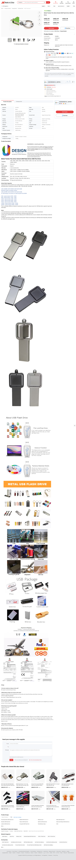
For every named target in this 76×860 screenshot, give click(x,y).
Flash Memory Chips (41, 823)
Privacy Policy (55, 855)
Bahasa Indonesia (71, 852)
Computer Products (7, 8)
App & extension (61, 6)
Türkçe (61, 852)
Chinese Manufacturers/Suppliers (24, 851)
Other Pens (12, 836)
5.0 (60, 103)
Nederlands (40, 852)
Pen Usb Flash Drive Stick (20, 845)
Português (18, 852)
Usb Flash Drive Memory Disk (51, 842)
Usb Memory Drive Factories (16, 842)
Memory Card (40, 819)
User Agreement (44, 855)
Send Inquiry (51, 28)
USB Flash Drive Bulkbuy (48, 845)
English (10, 852)
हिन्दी (54, 852)
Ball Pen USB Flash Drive (42, 821)
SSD (57, 823)
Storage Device (14, 8)
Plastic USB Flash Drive (24, 821)
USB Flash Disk (20, 8)
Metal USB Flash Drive (60, 819)
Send (11, 759)
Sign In (46, 96)
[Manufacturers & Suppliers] (7, 2)
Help (54, 6)
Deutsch (36, 852)
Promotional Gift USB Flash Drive (7, 819)
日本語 (51, 852)
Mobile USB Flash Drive (24, 819)
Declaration (50, 855)
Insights (68, 851)
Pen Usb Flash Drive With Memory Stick (34, 845)
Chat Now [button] (68, 28)
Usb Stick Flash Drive (63, 842)
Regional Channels (52, 851)
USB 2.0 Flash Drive (27, 8)
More (2, 847)
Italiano (32, 852)
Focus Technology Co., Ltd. (30, 855)
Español (14, 852)
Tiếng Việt (65, 852)
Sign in (73, 3)
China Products (14, 851)
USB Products (4, 836)
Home (2, 8)
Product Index (58, 851)
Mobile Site (63, 851)
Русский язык (27, 852)
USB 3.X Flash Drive (51, 836)
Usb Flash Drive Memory (39, 842)
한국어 (48, 852)
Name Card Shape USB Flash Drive (62, 821)
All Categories (5, 6)
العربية (44, 852)
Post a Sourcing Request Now (35, 759)
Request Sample (63, 31)
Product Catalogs (18, 817)
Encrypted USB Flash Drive (24, 823)
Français (22, 852)
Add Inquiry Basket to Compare (21, 44)
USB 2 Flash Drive (5, 842)
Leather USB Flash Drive (5, 823)
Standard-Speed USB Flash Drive (30, 836)
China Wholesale (33, 851)
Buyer (49, 6)
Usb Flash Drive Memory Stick (7, 845)
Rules (74, 6)
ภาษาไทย (57, 852)
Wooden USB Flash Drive (5, 821)
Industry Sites (45, 851)
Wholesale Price (39, 851)
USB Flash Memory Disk (28, 842)
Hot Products (9, 851)
